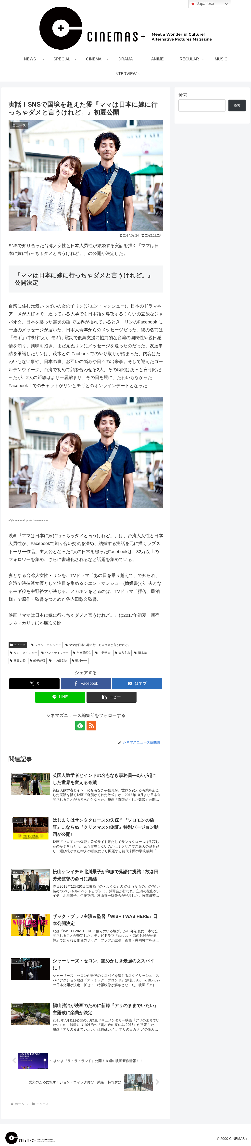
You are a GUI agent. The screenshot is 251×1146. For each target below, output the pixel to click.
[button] (112, 697)
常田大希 (19, 660)
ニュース (20, 645)
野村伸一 (81, 660)
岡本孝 (142, 653)
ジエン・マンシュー (48, 645)
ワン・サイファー (57, 653)
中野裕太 (105, 653)
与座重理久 (83, 653)
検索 (182, 95)
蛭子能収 (39, 660)
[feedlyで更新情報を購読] (80, 725)
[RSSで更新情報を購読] (91, 725)
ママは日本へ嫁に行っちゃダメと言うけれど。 (100, 645)
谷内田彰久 (60, 660)
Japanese (205, 3)
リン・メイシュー (25, 653)
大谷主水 (124, 653)
